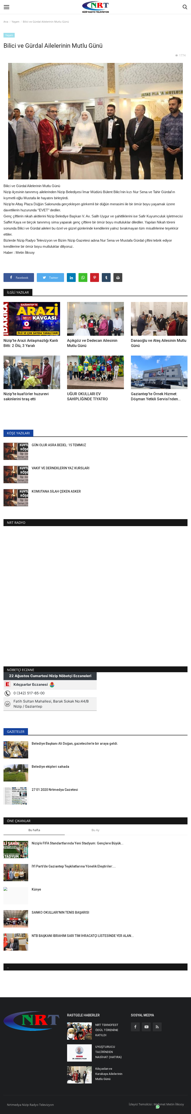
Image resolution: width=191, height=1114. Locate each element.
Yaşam (15, 21)
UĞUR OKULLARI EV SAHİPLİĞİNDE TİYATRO (87, 396)
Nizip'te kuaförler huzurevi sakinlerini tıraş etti (26, 396)
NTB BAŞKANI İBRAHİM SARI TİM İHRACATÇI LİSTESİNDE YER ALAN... (83, 936)
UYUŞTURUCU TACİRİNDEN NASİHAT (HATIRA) (108, 1052)
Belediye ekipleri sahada (50, 766)
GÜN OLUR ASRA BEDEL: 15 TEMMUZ (59, 445)
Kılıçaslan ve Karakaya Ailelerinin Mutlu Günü (108, 1074)
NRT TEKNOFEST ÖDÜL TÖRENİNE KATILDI (106, 1030)
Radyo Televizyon (42, 1105)
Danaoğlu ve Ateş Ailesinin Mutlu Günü (158, 343)
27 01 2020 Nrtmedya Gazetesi (55, 790)
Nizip (25, 1105)
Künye (36, 889)
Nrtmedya (14, 1105)
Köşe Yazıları (18, 433)
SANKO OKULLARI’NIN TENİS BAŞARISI (60, 912)
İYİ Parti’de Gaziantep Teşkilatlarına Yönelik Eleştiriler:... (74, 866)
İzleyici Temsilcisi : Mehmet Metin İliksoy (156, 1104)
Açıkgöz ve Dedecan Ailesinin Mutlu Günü (92, 343)
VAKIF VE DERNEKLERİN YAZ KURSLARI (60, 468)
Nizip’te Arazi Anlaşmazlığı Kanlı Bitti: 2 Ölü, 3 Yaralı (30, 343)
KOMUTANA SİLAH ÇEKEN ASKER (56, 491)
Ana (5, 21)
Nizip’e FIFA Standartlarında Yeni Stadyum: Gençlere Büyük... (77, 843)
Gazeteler (15, 731)
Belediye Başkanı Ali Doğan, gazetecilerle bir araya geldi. (75, 743)
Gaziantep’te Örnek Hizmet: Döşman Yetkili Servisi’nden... (156, 396)
